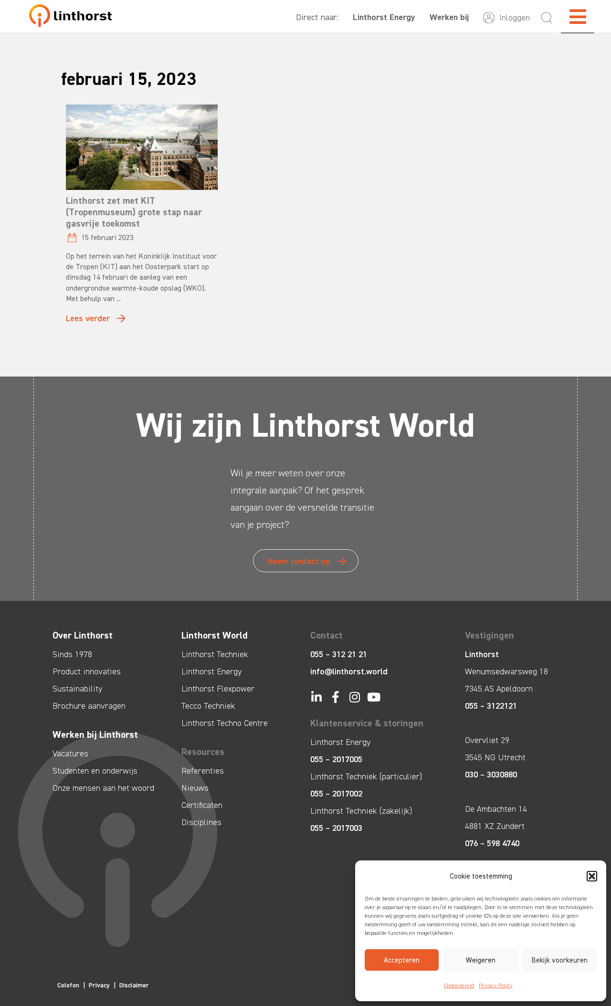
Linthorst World (214, 635)
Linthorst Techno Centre (224, 723)
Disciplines (201, 822)
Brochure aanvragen (89, 706)
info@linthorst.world (349, 671)
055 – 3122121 (491, 706)
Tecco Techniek (208, 706)
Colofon (68, 985)
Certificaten (201, 805)
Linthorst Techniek (214, 654)
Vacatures (70, 753)
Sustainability (77, 688)
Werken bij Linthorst (95, 734)
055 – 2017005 (336, 759)
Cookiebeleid (459, 985)
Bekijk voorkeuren (560, 960)
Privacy (99, 985)
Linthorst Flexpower (217, 688)
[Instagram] (354, 697)
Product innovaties (87, 671)
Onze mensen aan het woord (103, 788)
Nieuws (195, 788)
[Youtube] (373, 697)
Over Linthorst (83, 635)
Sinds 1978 (72, 654)
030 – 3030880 (491, 774)
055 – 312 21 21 (338, 654)
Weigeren (480, 960)
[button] (592, 876)
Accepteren (402, 960)
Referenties (202, 770)
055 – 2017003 (336, 828)
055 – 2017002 (336, 793)
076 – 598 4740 (492, 843)
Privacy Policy (496, 985)
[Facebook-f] (335, 697)
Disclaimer (134, 985)
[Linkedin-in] (316, 697)
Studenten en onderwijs (95, 770)
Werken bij (449, 17)
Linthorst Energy (384, 17)
